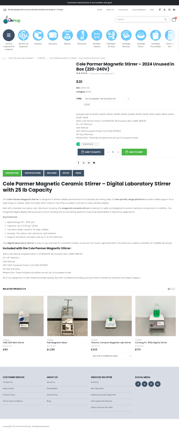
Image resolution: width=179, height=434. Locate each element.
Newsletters (52, 388)
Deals (99, 10)
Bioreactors (82, 44)
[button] (169, 289)
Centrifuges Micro (170, 45)
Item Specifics (97, 388)
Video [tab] (78, 173)
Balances (67, 44)
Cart (152, 10)
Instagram (151, 384)
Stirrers (88, 92)
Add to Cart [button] (39, 300)
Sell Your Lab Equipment (23, 45)
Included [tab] (51, 173)
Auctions (95, 382)
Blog (49, 401)
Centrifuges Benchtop (126, 45)
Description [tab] (12, 173)
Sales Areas (52, 394)
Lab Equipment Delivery (101, 401)
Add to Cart (136, 152)
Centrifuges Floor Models (155, 45)
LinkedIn (89, 162)
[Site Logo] (12, 19)
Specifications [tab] (33, 173)
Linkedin (158, 384)
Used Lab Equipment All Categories (8, 46)
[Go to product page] (23, 316)
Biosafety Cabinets (96, 45)
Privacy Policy (9, 394)
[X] (165, 10)
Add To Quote (92, 152)
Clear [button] (86, 104)
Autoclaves (53, 44)
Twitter (83, 162)
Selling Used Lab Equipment (103, 394)
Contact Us (123, 10)
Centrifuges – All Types (111, 45)
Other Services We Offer (102, 407)
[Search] (165, 19)
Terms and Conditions (13, 401)
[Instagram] (169, 10)
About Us (110, 10)
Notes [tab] (66, 173)
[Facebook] (160, 10)
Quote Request (139, 10)
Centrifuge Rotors (141, 45)
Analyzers (38, 44)
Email (94, 162)
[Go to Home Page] (3, 58)
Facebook (78, 162)
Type (78, 98)
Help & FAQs (8, 388)
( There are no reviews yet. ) (101, 73)
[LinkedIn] (174, 10)
